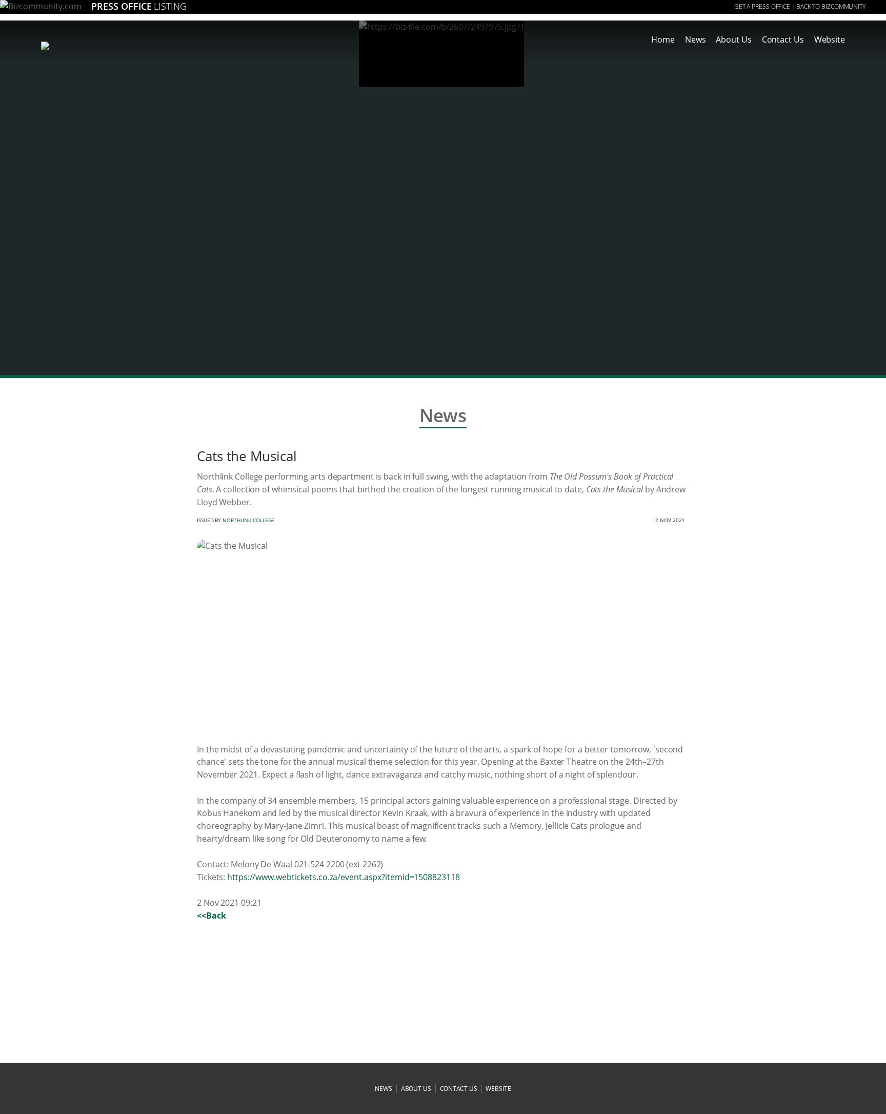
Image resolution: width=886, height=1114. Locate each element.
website (498, 1088)
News (695, 39)
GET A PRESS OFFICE (762, 6)
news (383, 1088)
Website (829, 39)
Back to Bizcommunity (830, 6)
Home (663, 39)
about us (416, 1088)
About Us (733, 39)
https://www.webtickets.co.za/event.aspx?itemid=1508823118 (343, 877)
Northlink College (248, 520)
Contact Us (783, 39)
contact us (458, 1088)
